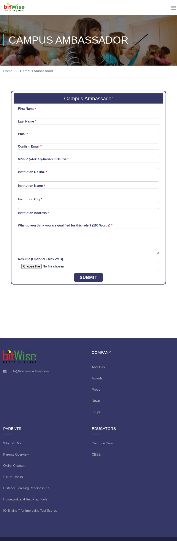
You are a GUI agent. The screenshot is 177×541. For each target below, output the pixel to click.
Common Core (102, 443)
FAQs (96, 412)
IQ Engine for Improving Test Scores (30, 510)
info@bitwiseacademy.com (30, 371)
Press (96, 389)
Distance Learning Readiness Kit (26, 488)
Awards (97, 378)
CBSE (96, 454)
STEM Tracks (13, 477)
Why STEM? (12, 443)
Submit (88, 277)
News (96, 401)
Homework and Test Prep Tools (25, 499)
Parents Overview (16, 454)
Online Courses (14, 465)
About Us (98, 367)
